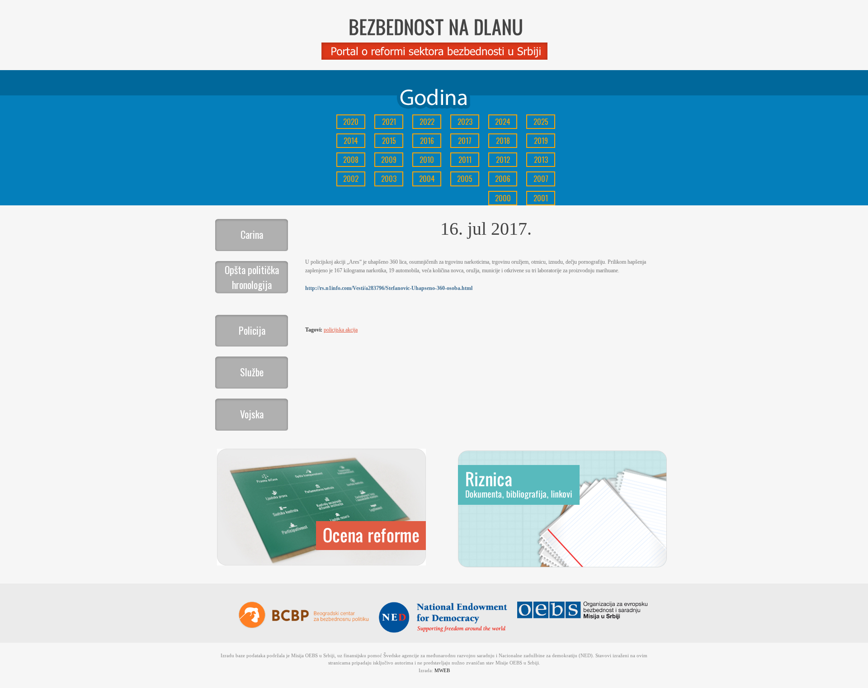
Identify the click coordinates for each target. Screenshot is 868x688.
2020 (351, 121)
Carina (252, 234)
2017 (465, 140)
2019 (541, 140)
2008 (351, 159)
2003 (388, 178)
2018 (503, 140)
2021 (389, 121)
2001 (540, 198)
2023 (465, 121)
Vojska (252, 414)
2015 (389, 140)
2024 (502, 121)
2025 (540, 121)
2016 (427, 140)
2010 (427, 159)
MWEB (442, 670)
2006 (502, 178)
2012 (503, 159)
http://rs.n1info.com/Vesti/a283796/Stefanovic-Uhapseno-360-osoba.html (388, 288)
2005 (464, 178)
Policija (252, 330)
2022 (427, 121)
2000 (503, 198)
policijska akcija (341, 330)
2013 (541, 159)
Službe (252, 372)
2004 (427, 178)
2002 (351, 178)
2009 (388, 159)
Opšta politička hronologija (252, 277)
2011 (465, 159)
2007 (540, 178)
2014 (351, 140)
